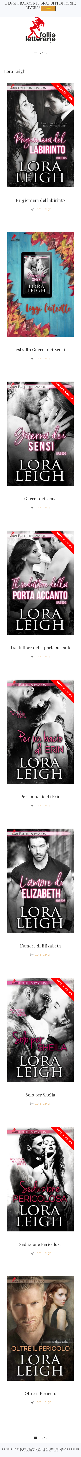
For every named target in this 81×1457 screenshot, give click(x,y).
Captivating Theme (41, 1449)
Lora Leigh (43, 209)
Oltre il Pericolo (40, 1393)
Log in (58, 1451)
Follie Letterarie (40, 30)
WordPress (44, 1451)
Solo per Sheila (40, 1094)
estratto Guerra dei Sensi (40, 349)
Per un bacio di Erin (41, 796)
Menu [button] (43, 53)
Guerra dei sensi (40, 498)
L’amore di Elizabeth (40, 945)
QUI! (48, 8)
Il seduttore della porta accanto (41, 647)
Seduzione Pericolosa (40, 1244)
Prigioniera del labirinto (40, 200)
